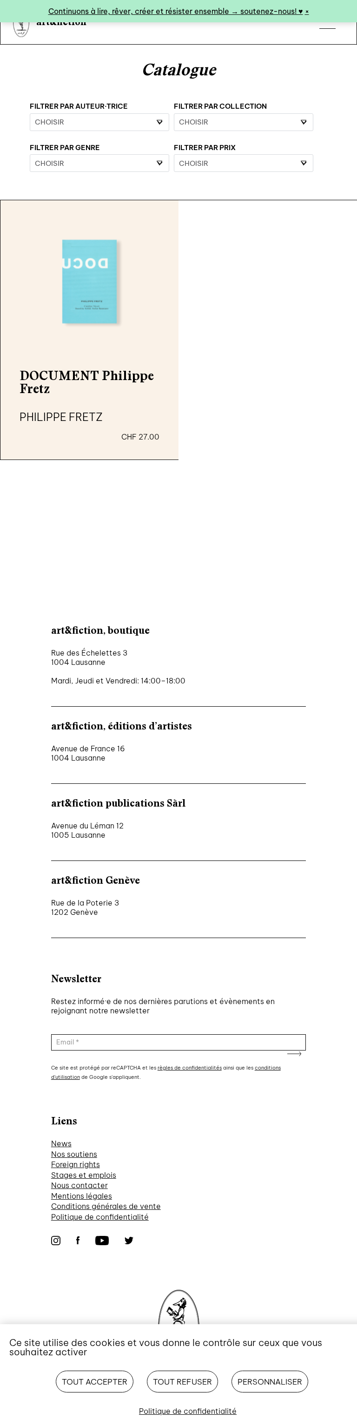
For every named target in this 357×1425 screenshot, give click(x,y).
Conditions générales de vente (106, 1206)
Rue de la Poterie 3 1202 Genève (85, 907)
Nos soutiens (74, 1154)
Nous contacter (79, 1185)
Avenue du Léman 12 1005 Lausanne (87, 830)
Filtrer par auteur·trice (79, 106)
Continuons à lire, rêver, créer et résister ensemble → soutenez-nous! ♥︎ (175, 11)
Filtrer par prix (205, 147)
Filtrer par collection (220, 106)
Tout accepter (94, 1381)
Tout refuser (182, 1381)
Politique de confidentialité (100, 1216)
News (61, 1143)
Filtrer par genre (65, 147)
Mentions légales (81, 1196)
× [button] (307, 11)
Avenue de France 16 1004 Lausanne (88, 753)
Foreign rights (75, 1164)
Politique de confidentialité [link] (188, 1411)
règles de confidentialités (190, 1067)
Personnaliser (270, 1381)
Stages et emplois (83, 1175)
